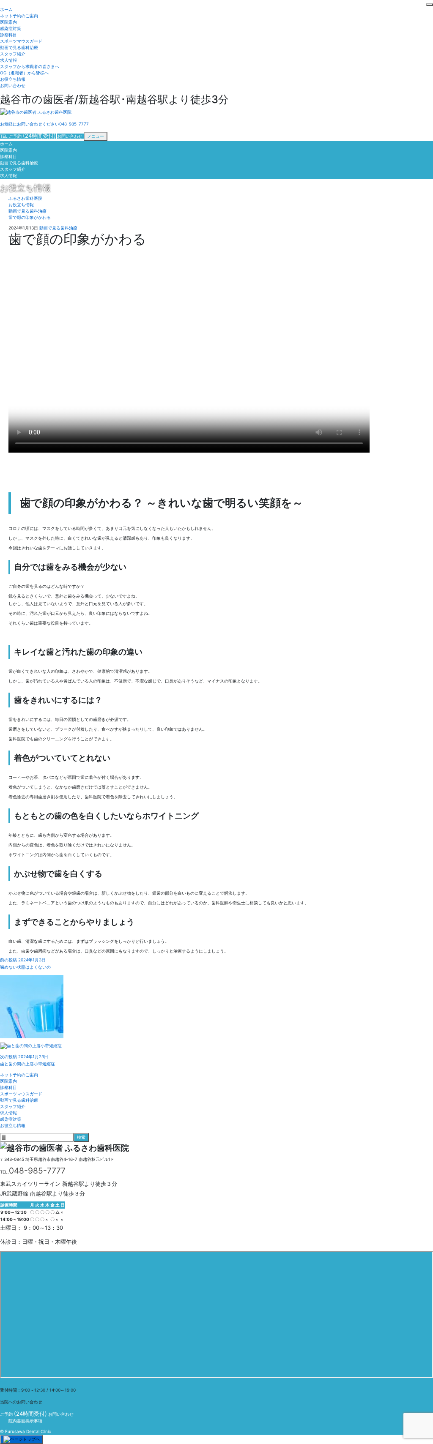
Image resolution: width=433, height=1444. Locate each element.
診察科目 (8, 34)
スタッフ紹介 (12, 53)
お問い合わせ (12, 85)
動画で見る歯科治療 (19, 47)
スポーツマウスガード (21, 41)
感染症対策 (10, 28)
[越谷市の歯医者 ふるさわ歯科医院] (35, 112)
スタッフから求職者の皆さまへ (29, 66)
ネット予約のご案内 (19, 15)
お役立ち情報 (12, 79)
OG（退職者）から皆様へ (24, 72)
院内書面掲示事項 (25, 1420)
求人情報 (8, 60)
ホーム (6, 9)
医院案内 (8, 22)
